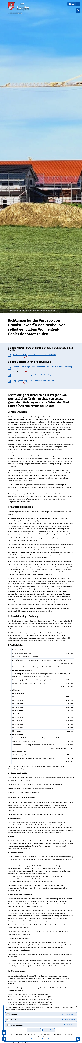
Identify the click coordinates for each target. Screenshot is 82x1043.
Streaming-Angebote (17, 1025)
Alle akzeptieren (49, 1030)
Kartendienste (15, 1020)
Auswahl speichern (34, 1030)
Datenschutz (47, 1039)
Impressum (36, 1039)
